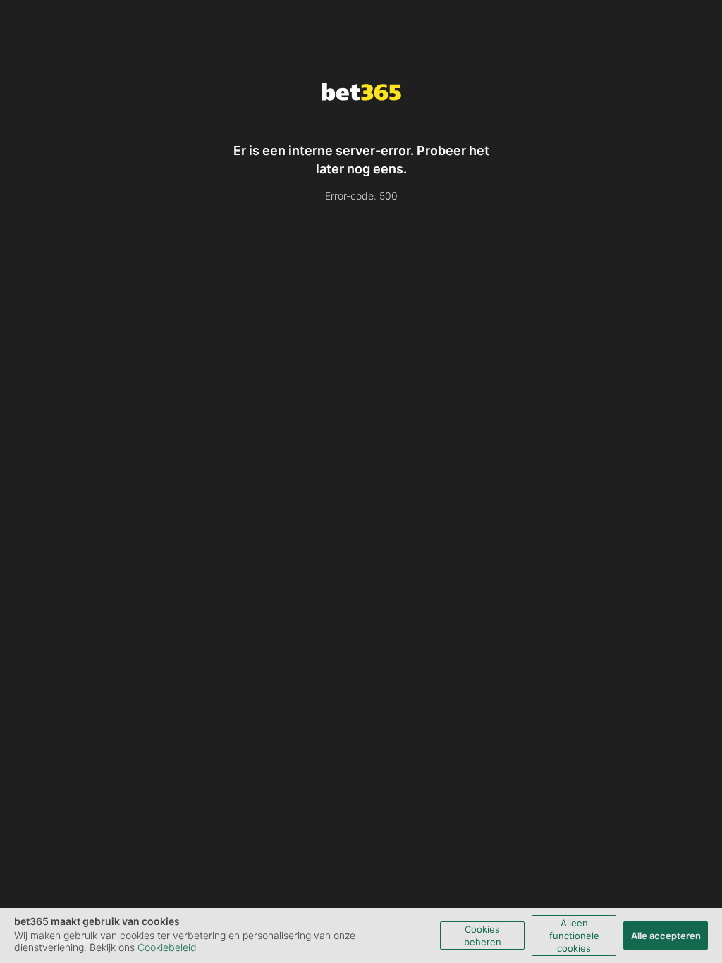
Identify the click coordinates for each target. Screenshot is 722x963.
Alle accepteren (666, 935)
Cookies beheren (482, 935)
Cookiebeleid (167, 947)
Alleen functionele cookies (574, 935)
